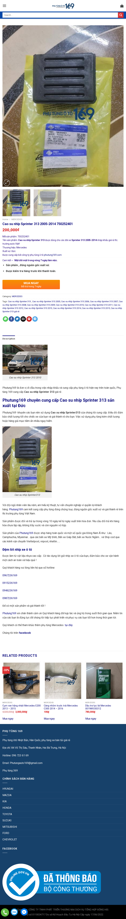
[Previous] (9, 106)
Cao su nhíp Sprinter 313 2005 (46, 301)
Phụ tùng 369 (10, 770)
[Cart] (122, 5)
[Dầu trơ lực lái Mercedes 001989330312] (104, 681)
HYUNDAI (7, 788)
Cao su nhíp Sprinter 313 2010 (70, 305)
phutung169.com (53, 255)
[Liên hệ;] (5, 912)
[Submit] (121, 15)
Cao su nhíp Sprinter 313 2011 (99, 305)
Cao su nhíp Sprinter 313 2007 (104, 301)
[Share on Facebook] (11, 319)
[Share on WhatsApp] (5, 319)
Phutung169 (16, 509)
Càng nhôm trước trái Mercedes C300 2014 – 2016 (61, 707)
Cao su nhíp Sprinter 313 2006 (75, 301)
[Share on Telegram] (35, 319)
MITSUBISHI (9, 826)
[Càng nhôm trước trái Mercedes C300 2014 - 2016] (63, 681)
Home (5, 219)
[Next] (117, 106)
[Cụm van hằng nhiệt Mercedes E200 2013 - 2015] (21, 681)
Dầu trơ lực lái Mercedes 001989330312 (98, 707)
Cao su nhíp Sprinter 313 (19, 301)
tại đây (69, 625)
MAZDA (6, 795)
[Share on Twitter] (17, 319)
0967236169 (9, 575)
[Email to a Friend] (23, 319)
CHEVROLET (9, 839)
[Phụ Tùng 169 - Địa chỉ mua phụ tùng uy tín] (63, 5)
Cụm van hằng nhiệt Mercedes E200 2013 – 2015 (21, 707)
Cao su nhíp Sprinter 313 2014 (67, 308)
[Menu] (4, 6)
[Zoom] (7, 183)
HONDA (6, 807)
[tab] (8, 338)
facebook (25, 632)
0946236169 (9, 590)
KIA (4, 801)
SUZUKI (6, 820)
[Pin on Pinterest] (29, 319)
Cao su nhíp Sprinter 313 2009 (41, 305)
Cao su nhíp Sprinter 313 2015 (96, 308)
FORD (5, 833)
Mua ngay (7, 718)
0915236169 (9, 582)
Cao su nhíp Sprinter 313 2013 (38, 308)
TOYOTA (7, 814)
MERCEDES (16, 219)
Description (8, 338)
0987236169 (9, 598)
